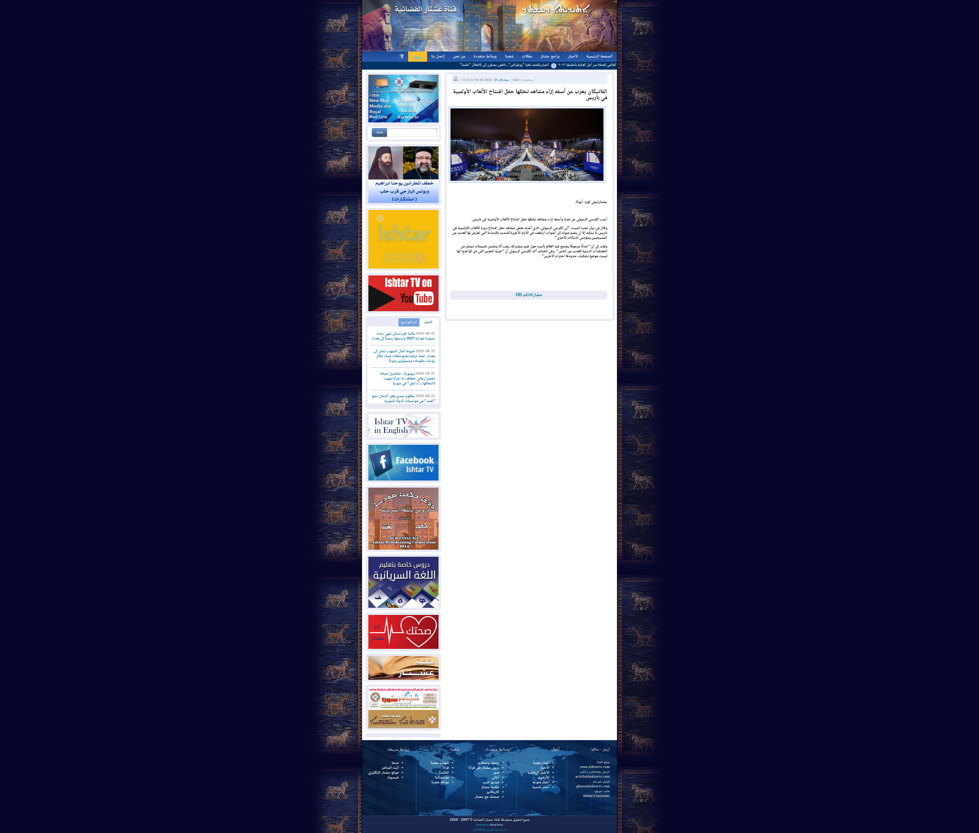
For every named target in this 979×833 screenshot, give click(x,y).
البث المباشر (390, 768)
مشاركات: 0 (502, 80)
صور (496, 772)
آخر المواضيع (409, 322)
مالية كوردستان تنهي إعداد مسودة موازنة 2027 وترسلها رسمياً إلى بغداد (403, 336)
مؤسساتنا (442, 777)
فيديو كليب (491, 782)
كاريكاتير (492, 792)
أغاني (495, 777)
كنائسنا (444, 772)
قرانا (446, 768)
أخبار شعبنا (541, 763)
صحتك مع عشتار (487, 797)
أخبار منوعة (540, 782)
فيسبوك (393, 777)
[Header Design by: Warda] (489, 50)
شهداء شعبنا (440, 763)
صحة (395, 763)
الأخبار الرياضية (538, 772)
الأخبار (428, 322)
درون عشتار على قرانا (484, 768)
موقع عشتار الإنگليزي (383, 772)
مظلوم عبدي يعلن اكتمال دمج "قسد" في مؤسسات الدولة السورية (403, 399)
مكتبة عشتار (490, 787)
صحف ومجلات (488, 763)
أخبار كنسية (540, 787)
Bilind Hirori (496, 825)
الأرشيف (543, 777)
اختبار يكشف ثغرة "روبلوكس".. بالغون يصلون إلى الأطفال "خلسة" (550, 65)
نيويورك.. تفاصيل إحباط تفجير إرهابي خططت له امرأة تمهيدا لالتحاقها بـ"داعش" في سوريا (407, 379)
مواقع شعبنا (440, 782)
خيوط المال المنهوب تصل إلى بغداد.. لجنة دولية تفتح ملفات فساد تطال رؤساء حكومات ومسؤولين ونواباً (404, 356)
